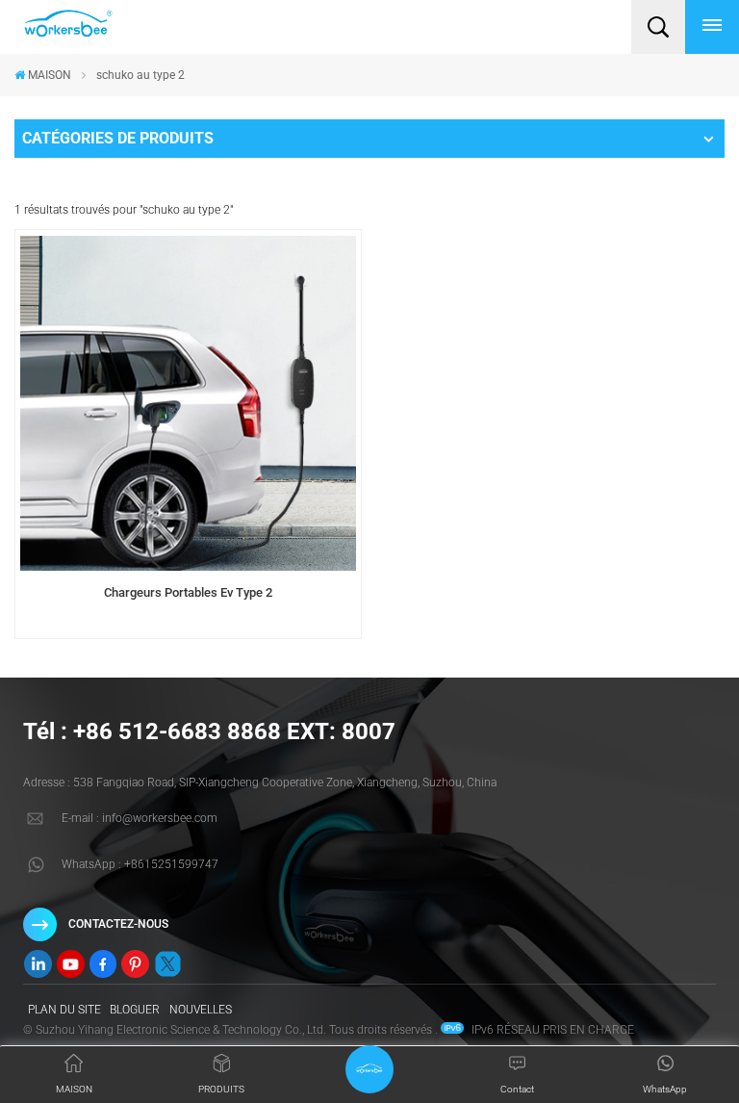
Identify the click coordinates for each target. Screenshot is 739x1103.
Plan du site (64, 1009)
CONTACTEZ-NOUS (118, 924)
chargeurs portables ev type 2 (188, 592)
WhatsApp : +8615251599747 (140, 864)
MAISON (49, 75)
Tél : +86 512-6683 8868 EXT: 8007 (209, 731)
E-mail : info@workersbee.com (139, 818)
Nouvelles (200, 1009)
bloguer (135, 1009)
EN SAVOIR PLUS (188, 632)
